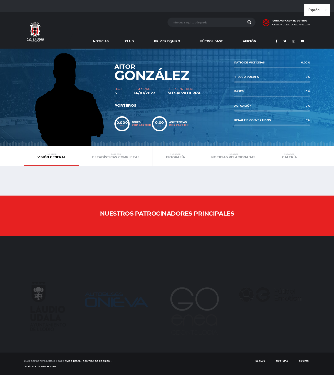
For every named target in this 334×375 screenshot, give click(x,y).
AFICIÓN (249, 41)
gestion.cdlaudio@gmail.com (291, 24)
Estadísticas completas (115, 156)
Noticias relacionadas (233, 156)
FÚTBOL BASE (211, 41)
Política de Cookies (96, 361)
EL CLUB (260, 360)
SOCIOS (304, 360)
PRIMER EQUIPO (167, 41)
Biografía (175, 156)
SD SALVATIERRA (184, 93)
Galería (289, 156)
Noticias (282, 360)
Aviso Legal (72, 361)
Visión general (51, 156)
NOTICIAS (101, 41)
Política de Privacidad (40, 366)
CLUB (129, 41)
